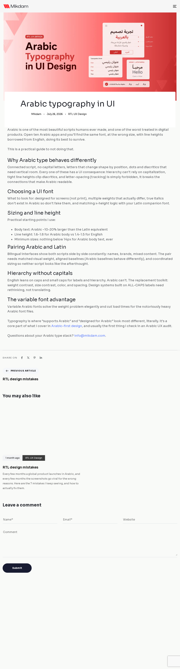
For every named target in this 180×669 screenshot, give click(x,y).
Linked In (110, 649)
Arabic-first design (66, 326)
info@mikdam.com (89, 336)
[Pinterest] (34, 357)
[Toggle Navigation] (147, 6)
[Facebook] (22, 357)
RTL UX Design (77, 114)
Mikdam (36, 114)
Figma (94, 649)
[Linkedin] (41, 357)
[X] (28, 357)
